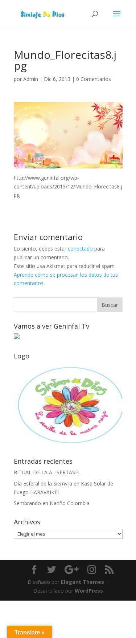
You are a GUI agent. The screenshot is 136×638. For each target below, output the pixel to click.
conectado (80, 248)
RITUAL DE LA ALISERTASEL (47, 472)
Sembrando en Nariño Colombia (52, 503)
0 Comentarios (93, 79)
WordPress (89, 590)
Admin (30, 79)
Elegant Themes (82, 581)
